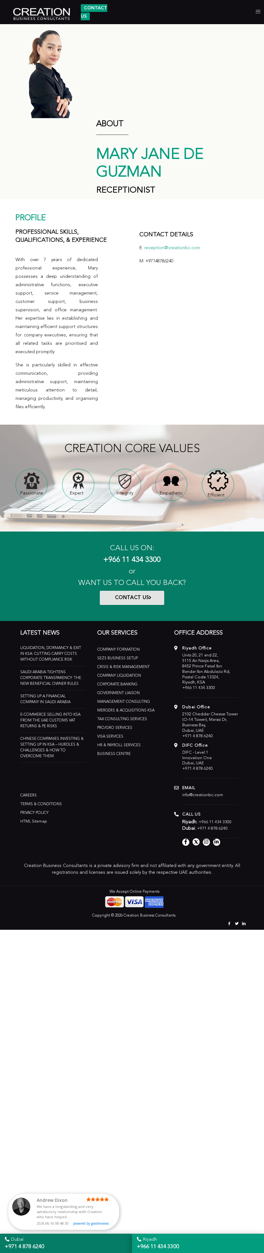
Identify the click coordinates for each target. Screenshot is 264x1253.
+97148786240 (159, 261)
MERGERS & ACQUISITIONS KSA (126, 710)
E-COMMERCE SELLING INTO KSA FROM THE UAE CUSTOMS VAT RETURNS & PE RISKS (50, 720)
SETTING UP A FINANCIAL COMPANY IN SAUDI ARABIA (45, 699)
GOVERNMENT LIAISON (118, 693)
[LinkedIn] (244, 924)
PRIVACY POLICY (34, 813)
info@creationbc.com (202, 795)
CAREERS (28, 795)
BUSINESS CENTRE (114, 754)
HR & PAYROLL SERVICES (119, 745)
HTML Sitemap (33, 822)
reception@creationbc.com (172, 248)
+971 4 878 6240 (197, 736)
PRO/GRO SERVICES (114, 728)
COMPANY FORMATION (118, 650)
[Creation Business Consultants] (39, 13)
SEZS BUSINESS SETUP (117, 658)
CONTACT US (132, 597)
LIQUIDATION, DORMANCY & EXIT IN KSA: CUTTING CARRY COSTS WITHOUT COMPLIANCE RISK (50, 654)
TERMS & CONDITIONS (41, 804)
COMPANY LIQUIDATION (119, 676)
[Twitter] (237, 924)
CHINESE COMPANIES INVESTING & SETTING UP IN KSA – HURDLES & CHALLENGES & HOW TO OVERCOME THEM (52, 747)
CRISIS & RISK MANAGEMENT (123, 667)
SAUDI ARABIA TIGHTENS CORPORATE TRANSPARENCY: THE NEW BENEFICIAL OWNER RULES (50, 678)
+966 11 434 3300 (132, 560)
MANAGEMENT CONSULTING (123, 702)
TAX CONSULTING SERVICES (122, 719)
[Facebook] (229, 924)
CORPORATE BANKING (117, 684)
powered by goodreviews (91, 1223)
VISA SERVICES (110, 737)
